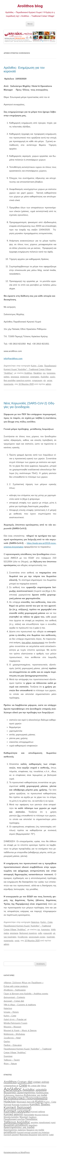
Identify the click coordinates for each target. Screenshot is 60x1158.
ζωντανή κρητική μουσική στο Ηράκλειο (33, 1132)
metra (6, 933)
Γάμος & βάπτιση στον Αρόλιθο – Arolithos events (26, 994)
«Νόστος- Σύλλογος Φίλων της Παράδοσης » (23, 982)
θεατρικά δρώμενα (28, 1134)
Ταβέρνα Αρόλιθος (17, 1122)
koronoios (51, 373)
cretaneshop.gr (11, 1086)
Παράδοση (32, 1117)
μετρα (49, 380)
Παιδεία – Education (13, 1045)
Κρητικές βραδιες (40, 1104)
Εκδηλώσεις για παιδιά (35, 1095)
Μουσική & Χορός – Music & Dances (20, 1030)
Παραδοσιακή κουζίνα (14, 1119)
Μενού (30, 24)
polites (7, 377)
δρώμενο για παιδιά (35, 1130)
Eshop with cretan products (16, 986)
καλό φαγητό (43, 1135)
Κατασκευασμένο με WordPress (17, 1152)
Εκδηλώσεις (42, 1092)
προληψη (51, 937)
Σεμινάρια (8, 1056)
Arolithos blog (30, 6)
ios (44, 373)
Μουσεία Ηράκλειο (41, 1115)
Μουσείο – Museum (12, 1027)
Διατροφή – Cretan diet (14, 1001)
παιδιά (51, 1135)
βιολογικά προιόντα (28, 933)
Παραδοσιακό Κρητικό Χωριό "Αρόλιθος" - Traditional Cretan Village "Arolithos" (30, 369)
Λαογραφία (29, 1114)
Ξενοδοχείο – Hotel (12, 1038)
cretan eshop (41, 1082)
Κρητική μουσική (17, 1111)
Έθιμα (43, 1086)
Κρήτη (39, 1101)
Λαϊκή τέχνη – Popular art (15, 1019)
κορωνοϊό (47, 933)
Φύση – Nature (10, 1063)
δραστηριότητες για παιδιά (19, 1127)
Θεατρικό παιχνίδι (25, 1101)
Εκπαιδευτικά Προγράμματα (25, 1098)
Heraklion (37, 373)
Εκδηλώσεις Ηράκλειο (13, 1095)
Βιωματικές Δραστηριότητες (20, 1092)
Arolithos (28, 373)
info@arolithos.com (13, 358)
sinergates (34, 377)
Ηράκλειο (35, 922)
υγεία (17, 940)
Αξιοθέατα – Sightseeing (15, 990)
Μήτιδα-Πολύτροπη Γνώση (15, 1023)
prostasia (15, 377)
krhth (53, 929)
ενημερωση (37, 380)
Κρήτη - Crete (37, 366)
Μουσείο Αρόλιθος (11, 1117)
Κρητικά (7, 1104)
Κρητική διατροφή (17, 1108)
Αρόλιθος (45, 377)
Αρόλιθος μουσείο (34, 1089)
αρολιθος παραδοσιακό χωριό (43, 1122)
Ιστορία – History (11, 1012)
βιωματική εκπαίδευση (16, 1124)
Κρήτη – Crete (10, 1016)
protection (24, 377)
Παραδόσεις (31, 1119)
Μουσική (24, 1117)
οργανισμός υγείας (37, 937)
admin (48, 384)
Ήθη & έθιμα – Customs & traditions (20, 1005)
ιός (44, 380)
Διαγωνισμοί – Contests (14, 997)
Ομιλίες (7, 1041)
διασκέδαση (33, 1125)
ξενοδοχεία (23, 937)
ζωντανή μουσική (11, 1134)
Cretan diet (24, 1082)
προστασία (8, 384)
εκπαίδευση (10, 1132)
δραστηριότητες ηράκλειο (15, 1130)
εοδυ (40, 933)
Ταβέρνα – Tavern (12, 1060)
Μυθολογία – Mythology (14, 1034)
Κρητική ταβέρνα (38, 1112)
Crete (23, 1085)
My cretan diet (34, 1086)
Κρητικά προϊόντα (20, 1104)
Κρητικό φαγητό (13, 1114)
